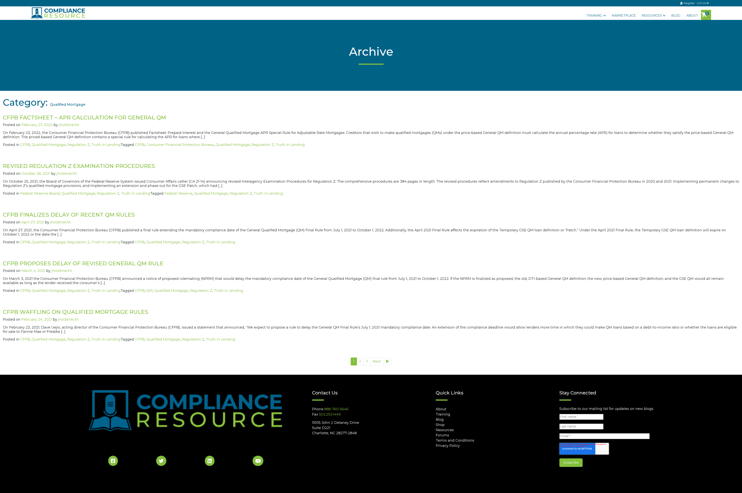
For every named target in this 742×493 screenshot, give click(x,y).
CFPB (25, 145)
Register (689, 3)
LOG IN (701, 3)
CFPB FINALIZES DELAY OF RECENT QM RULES (69, 214)
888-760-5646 (336, 409)
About (692, 15)
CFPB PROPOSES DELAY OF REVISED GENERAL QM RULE (83, 263)
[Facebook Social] (113, 461)
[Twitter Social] (161, 461)
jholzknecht (69, 125)
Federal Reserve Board (40, 193)
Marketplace (624, 15)
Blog (676, 15)
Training (594, 15)
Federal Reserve (178, 193)
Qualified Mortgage (49, 145)
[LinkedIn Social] (209, 461)
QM (149, 291)
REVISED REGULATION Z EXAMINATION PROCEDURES (79, 166)
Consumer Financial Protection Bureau (180, 145)
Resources (652, 15)
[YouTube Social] (258, 461)
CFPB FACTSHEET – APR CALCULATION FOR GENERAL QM (84, 117)
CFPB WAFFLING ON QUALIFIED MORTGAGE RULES (75, 312)
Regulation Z (78, 145)
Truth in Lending (106, 145)
